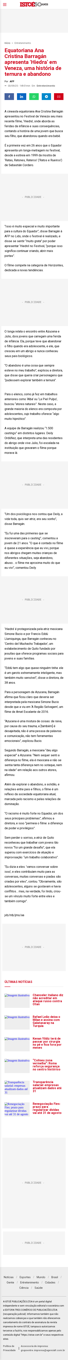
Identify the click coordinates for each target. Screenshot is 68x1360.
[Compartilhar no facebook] (9, 96)
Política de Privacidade (9, 1348)
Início (7, 43)
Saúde (39, 1287)
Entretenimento (23, 43)
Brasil (54, 1277)
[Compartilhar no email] (58, 96)
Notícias (9, 1277)
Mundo (41, 1277)
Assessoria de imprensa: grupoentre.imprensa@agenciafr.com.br (43, 1348)
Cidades (50, 1282)
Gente (10, 1282)
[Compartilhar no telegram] (46, 96)
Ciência (24, 1287)
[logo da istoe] (34, 5)
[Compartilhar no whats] (34, 96)
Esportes (25, 1277)
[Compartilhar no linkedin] (21, 96)
